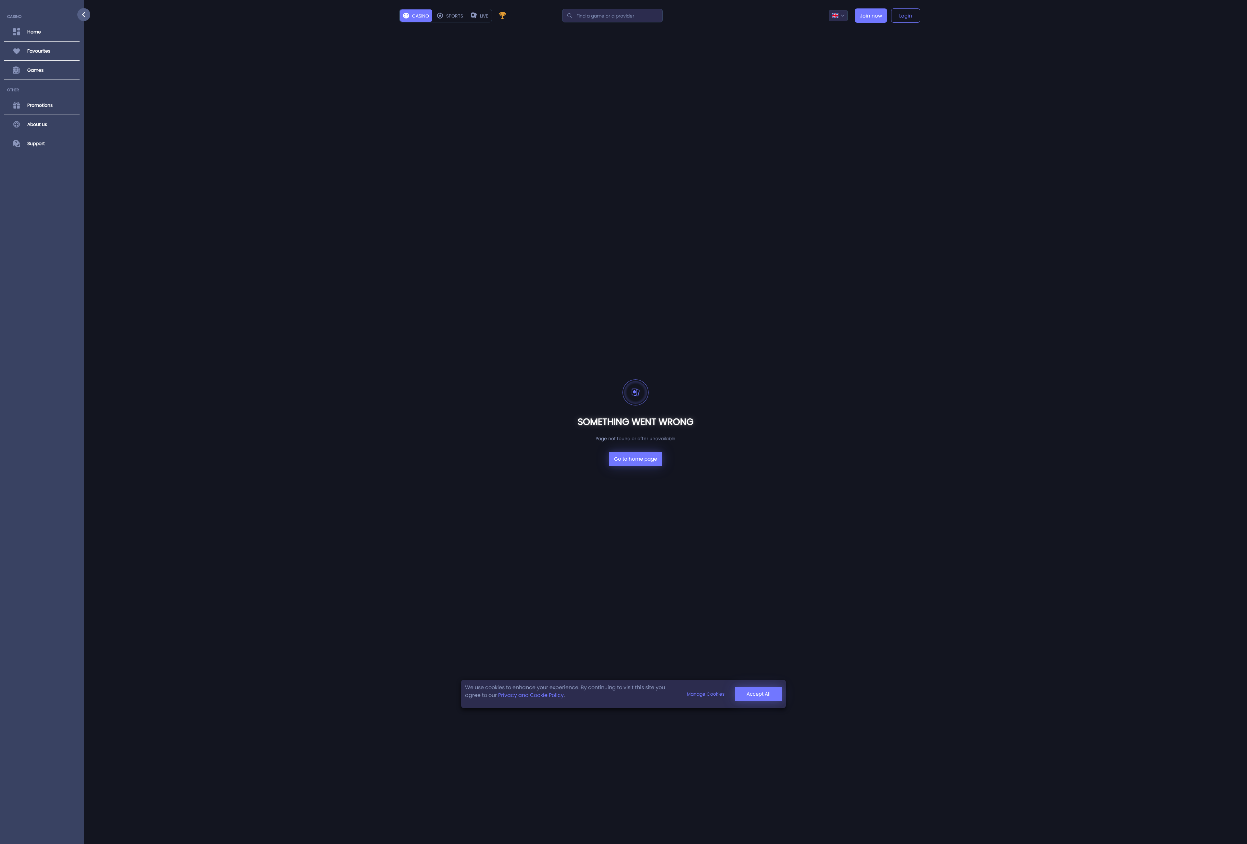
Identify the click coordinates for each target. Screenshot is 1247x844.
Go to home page (635, 458)
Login (905, 15)
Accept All (759, 693)
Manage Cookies (705, 694)
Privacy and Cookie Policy (531, 695)
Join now (871, 15)
